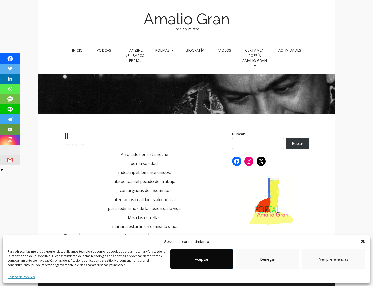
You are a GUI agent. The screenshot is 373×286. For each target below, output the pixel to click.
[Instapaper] (10, 150)
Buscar (238, 134)
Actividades (289, 50)
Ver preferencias (333, 259)
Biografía (194, 50)
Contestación (74, 144)
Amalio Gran (187, 19)
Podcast (105, 50)
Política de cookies (21, 277)
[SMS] (10, 99)
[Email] (10, 129)
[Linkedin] (10, 79)
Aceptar (202, 259)
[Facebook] (10, 58)
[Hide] (2, 170)
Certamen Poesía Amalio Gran (254, 55)
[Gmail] (10, 160)
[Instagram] (10, 140)
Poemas (163, 50)
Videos (224, 50)
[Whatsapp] (10, 89)
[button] (362, 241)
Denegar (267, 259)
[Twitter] (10, 69)
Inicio (77, 50)
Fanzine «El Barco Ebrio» (135, 55)
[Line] (10, 109)
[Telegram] (10, 119)
